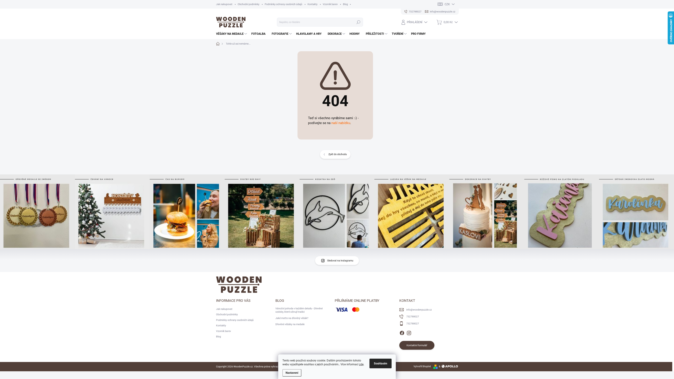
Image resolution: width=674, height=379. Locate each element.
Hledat (358, 22)
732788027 (412, 316)
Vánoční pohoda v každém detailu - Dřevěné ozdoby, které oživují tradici (299, 310)
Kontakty (313, 4)
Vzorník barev (330, 4)
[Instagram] (409, 332)
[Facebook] (402, 332)
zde (361, 364)
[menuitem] (232, 34)
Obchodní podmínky (248, 4)
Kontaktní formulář (417, 345)
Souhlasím (380, 363)
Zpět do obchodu (337, 154)
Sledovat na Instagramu (340, 260)
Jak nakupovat (224, 4)
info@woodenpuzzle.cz (419, 309)
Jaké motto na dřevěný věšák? (291, 318)
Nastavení (292, 372)
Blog (345, 4)
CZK (447, 4)
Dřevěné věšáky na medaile (290, 324)
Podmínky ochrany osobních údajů (283, 4)
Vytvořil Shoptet (422, 366)
